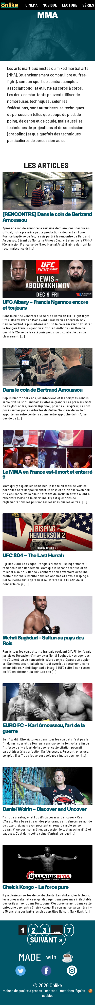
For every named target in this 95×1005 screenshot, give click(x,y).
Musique (50, 5)
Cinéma (31, 5)
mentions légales (72, 990)
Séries (88, 5)
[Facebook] (46, 971)
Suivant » (46, 939)
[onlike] (9, 6)
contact (51, 990)
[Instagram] (72, 971)
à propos (35, 990)
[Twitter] (20, 971)
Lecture (69, 5)
